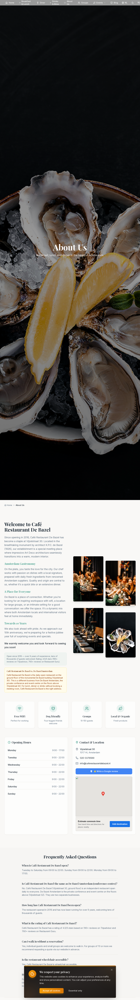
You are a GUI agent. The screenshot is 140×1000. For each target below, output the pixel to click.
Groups (84, 3)
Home (11, 3)
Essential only (75, 990)
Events (99, 3)
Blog (116, 3)
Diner (42, 3)
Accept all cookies (51, 990)
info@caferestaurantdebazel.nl (95, 763)
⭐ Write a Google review (106, 771)
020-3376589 (87, 758)
